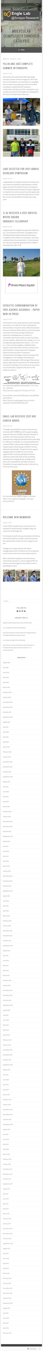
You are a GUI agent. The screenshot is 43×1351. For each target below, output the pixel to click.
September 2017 (8, 1184)
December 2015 (7, 1288)
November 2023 (7, 826)
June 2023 (6, 851)
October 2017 (7, 1179)
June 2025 (6, 732)
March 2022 (6, 916)
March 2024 (6, 806)
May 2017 (6, 1204)
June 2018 (6, 1139)
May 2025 (6, 737)
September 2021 (8, 945)
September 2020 (8, 1005)
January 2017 (7, 1224)
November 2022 (7, 881)
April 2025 (6, 742)
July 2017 (5, 1194)
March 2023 (6, 866)
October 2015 (7, 1298)
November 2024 (7, 767)
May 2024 (6, 797)
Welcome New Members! (17, 517)
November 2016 (7, 1234)
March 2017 (6, 1214)
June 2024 (6, 792)
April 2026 (6, 682)
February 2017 (7, 1219)
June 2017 (6, 1199)
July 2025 (5, 727)
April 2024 (6, 801)
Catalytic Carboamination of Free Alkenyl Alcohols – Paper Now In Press (21, 309)
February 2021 (7, 980)
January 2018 (7, 1164)
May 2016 (6, 1263)
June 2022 (6, 901)
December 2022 (7, 876)
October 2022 (7, 886)
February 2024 (7, 811)
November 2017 (7, 1174)
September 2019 (8, 1065)
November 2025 (7, 707)
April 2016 (6, 1268)
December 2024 (7, 762)
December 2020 (7, 990)
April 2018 (6, 1149)
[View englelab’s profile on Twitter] (20, 611)
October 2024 (7, 772)
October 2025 (7, 712)
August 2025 (6, 722)
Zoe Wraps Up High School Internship (14, 640)
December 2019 (7, 1050)
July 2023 (5, 846)
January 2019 (7, 1104)
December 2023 (7, 821)
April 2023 (6, 861)
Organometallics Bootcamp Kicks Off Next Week (17, 623)
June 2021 (6, 960)
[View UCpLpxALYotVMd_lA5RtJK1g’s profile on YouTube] (25, 611)
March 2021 (6, 975)
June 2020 (6, 1020)
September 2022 (8, 891)
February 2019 (7, 1099)
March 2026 (6, 687)
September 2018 (8, 1124)
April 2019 (6, 1090)
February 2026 (7, 692)
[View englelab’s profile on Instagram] (22, 611)
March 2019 (6, 1094)
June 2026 (6, 672)
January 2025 (7, 757)
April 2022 (6, 911)
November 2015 (7, 1293)
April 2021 (6, 970)
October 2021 (7, 941)
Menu (23, 50)
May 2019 (6, 1085)
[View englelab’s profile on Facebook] (17, 611)
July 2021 (5, 955)
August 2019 (6, 1070)
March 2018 (6, 1154)
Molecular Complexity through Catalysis (21, 36)
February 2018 (7, 1159)
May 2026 (6, 677)
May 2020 (6, 1025)
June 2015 (6, 1318)
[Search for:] (21, 601)
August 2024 (6, 782)
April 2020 (6, 1030)
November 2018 (7, 1114)
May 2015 (6, 1323)
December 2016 (7, 1229)
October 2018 (7, 1119)
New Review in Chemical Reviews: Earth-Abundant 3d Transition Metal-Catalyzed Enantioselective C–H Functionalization (18, 647)
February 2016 (7, 1278)
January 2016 (7, 1283)
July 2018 (5, 1134)
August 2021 (6, 950)
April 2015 (6, 1328)
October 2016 (7, 1238)
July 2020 (5, 1015)
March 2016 (6, 1273)
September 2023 (8, 836)
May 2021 (6, 965)
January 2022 (7, 926)
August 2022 (6, 896)
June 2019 (6, 1080)
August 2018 (6, 1129)
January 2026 (7, 697)
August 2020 (6, 1010)
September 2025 (8, 717)
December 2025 (7, 702)
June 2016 (6, 1258)
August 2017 (6, 1189)
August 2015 (6, 1308)
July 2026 (5, 667)
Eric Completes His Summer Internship (14, 628)
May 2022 (6, 906)
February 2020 (7, 1040)
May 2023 (6, 856)
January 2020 (7, 1045)
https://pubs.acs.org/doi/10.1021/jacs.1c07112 (19, 390)
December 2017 (7, 1169)
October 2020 (7, 1000)
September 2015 (8, 1303)
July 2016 (5, 1253)
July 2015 (5, 1313)
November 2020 (7, 995)
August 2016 (6, 1248)
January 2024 (7, 816)
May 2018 (6, 1144)
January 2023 (7, 871)
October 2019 (7, 1060)
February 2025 (7, 752)
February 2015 (7, 1333)
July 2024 (5, 787)
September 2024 (8, 777)
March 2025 (6, 747)
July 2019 (5, 1075)
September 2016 (8, 1243)
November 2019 (7, 1055)
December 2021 (7, 931)
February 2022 (7, 921)
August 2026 (6, 662)
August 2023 (6, 841)
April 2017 (6, 1209)
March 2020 (6, 1035)
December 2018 (7, 1109)
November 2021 (7, 936)
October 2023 (7, 831)
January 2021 (7, 985)
